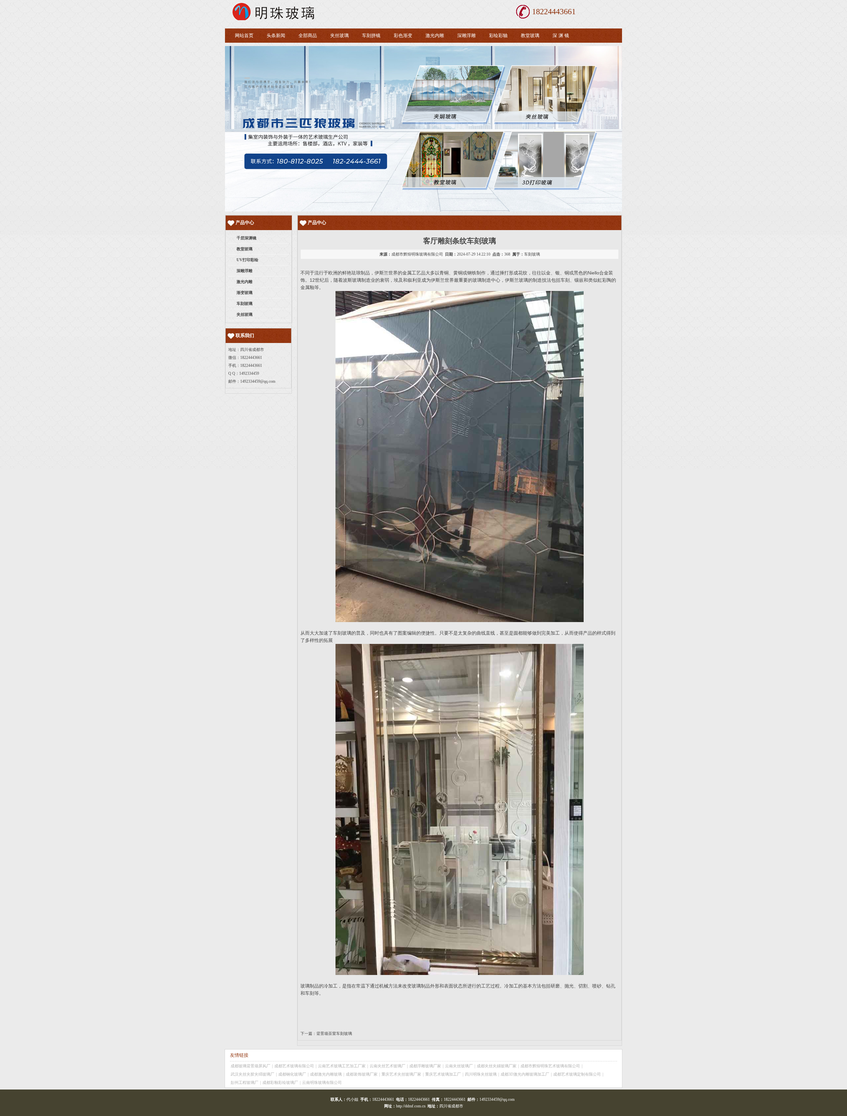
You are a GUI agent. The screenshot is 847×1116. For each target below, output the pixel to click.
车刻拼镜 (371, 35)
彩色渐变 (403, 35)
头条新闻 (276, 35)
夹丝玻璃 (339, 35)
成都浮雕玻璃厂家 (425, 1066)
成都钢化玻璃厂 (292, 1074)
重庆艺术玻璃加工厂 (443, 1074)
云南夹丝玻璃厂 (459, 1066)
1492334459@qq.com (257, 381)
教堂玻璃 (530, 35)
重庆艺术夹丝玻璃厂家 (401, 1074)
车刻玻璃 (532, 254)
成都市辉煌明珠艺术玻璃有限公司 (550, 1066)
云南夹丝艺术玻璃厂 (387, 1066)
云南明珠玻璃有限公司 (322, 1082)
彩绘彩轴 (498, 35)
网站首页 (244, 35)
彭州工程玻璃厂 (244, 1082)
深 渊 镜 (561, 35)
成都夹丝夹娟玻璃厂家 (496, 1066)
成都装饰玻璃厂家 (362, 1074)
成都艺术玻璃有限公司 (294, 1066)
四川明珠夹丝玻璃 (481, 1074)
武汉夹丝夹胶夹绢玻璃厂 (252, 1074)
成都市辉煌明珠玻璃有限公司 (417, 254)
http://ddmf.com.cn (410, 1106)
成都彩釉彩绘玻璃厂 (280, 1082)
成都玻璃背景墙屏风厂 (250, 1066)
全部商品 (307, 35)
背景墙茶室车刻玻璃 (334, 1033)
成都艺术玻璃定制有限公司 (577, 1074)
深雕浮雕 (466, 35)
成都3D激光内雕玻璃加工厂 (525, 1074)
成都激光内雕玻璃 (326, 1074)
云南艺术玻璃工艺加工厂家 (342, 1066)
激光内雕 (434, 35)
